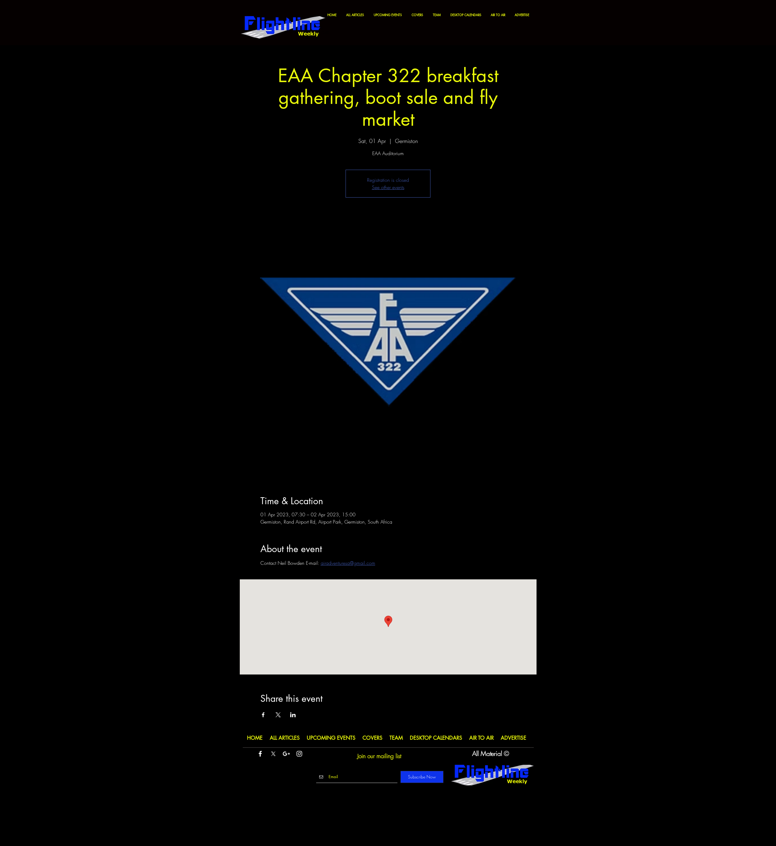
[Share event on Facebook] (263, 714)
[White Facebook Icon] (260, 754)
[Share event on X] (278, 714)
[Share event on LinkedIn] (293, 714)
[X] (273, 754)
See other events (388, 187)
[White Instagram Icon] (299, 754)
